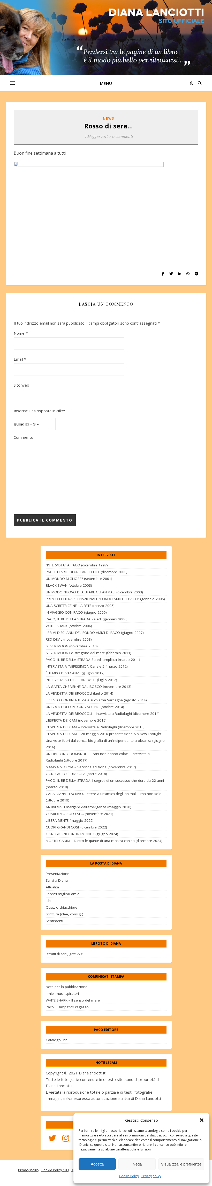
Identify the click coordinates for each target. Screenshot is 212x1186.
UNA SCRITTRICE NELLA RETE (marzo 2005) (80, 605)
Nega (137, 1164)
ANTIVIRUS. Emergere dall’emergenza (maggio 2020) (88, 807)
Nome (21, 333)
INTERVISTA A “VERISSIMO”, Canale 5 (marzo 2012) (87, 666)
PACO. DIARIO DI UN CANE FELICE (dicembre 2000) (86, 572)
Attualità (52, 887)
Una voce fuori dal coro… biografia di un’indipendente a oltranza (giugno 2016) (105, 743)
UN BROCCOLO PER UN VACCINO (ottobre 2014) (85, 706)
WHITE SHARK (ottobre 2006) (69, 625)
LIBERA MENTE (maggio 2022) (70, 820)
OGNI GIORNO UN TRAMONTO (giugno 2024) (82, 834)
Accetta (97, 1164)
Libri (49, 900)
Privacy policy (151, 1176)
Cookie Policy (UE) (55, 1170)
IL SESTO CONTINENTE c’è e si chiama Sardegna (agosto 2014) (96, 700)
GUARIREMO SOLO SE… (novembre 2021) (79, 813)
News (108, 118)
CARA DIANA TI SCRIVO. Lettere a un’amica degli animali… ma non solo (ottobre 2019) (104, 797)
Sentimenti (54, 920)
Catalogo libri (56, 1040)
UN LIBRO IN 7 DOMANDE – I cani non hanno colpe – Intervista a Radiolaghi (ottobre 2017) (98, 757)
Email (20, 359)
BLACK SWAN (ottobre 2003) (69, 585)
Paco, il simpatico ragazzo (67, 1007)
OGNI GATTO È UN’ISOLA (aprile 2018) (76, 773)
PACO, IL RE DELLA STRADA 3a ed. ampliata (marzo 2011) (93, 659)
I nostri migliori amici (63, 894)
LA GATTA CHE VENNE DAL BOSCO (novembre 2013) (88, 686)
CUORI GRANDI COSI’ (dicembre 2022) (76, 827)
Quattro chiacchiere (61, 907)
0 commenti (122, 136)
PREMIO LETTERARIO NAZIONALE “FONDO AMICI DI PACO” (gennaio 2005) (105, 599)
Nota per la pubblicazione (66, 986)
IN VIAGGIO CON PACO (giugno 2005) (76, 612)
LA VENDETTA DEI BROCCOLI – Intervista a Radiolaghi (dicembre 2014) (103, 713)
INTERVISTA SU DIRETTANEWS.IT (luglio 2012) (81, 679)
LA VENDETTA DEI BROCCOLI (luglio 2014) (79, 693)
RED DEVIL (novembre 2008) (69, 639)
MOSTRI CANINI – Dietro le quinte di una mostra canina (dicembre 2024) (104, 840)
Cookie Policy (129, 1176)
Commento (23, 437)
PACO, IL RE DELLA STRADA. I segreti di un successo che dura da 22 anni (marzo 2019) (105, 783)
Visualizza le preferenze (181, 1164)
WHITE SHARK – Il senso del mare (73, 1000)
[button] (201, 1120)
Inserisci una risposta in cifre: (39, 410)
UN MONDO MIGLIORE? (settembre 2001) (79, 578)
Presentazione (57, 873)
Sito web (21, 385)
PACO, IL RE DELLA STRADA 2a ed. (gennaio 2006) (86, 619)
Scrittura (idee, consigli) (64, 914)
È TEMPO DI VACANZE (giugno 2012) (75, 673)
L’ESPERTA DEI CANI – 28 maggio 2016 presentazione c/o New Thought (103, 733)
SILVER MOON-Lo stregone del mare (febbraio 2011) (88, 652)
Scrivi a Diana (57, 880)
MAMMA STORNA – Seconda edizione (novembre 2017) (91, 767)
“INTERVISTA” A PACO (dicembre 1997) (77, 565)
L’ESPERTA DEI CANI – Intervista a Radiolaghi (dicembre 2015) (95, 727)
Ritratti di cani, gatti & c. (64, 953)
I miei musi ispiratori (62, 993)
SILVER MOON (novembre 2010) (72, 646)
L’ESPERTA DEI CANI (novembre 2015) (76, 720)
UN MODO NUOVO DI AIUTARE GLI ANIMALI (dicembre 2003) (94, 592)
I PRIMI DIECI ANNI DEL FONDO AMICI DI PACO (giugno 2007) (95, 632)
